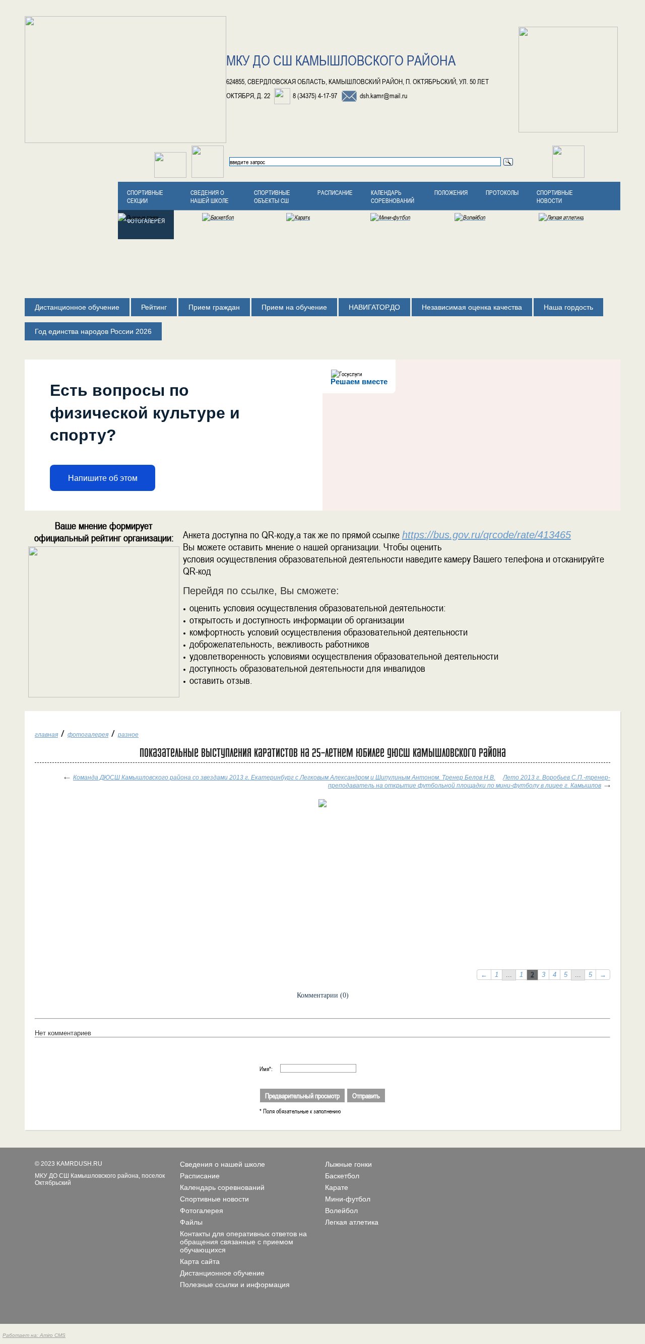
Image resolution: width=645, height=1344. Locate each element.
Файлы (191, 1222)
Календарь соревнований (392, 196)
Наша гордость (568, 307)
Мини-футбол (347, 1199)
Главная (46, 734)
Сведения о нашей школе (209, 196)
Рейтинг (154, 307)
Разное (128, 734)
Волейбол (341, 1211)
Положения (451, 192)
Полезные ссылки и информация (235, 1285)
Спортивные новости (555, 196)
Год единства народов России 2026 (93, 331)
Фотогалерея (88, 734)
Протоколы (502, 192)
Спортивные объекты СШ (272, 196)
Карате (336, 1187)
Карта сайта (200, 1261)
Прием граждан (214, 307)
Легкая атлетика (351, 1222)
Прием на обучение (294, 307)
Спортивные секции (145, 196)
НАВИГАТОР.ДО (374, 307)
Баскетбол (342, 1176)
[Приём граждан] (207, 175)
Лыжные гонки (348, 1164)
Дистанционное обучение (77, 307)
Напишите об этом (103, 478)
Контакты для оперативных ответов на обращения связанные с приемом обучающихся (243, 1242)
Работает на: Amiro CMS (34, 1335)
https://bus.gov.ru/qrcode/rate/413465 (486, 534)
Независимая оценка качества (472, 307)
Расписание (335, 192)
